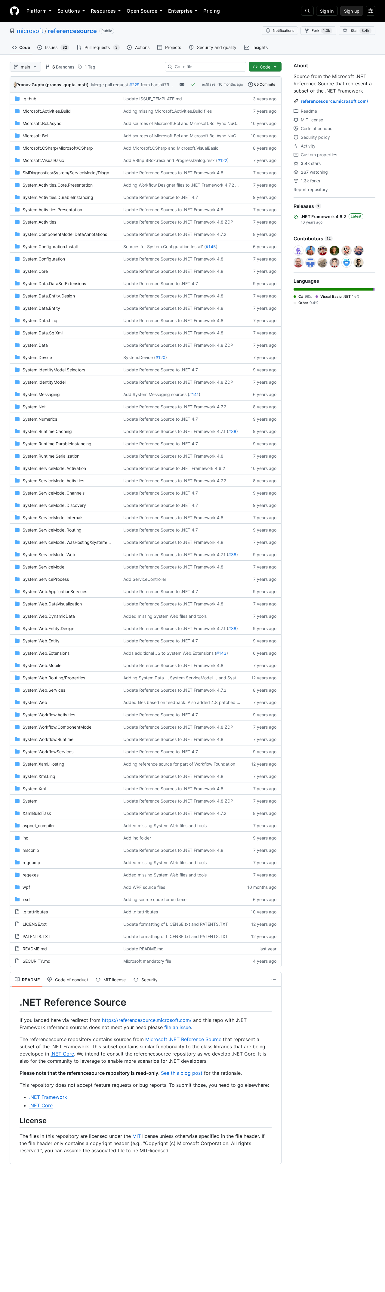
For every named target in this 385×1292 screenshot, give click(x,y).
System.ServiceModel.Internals (53, 517)
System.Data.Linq (40, 320)
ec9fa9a (209, 84)
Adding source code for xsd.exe (154, 899)
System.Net (34, 406)
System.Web (35, 702)
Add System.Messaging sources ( (156, 394)
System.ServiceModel (44, 566)
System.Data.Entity (41, 308)
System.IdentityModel (44, 382)
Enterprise (180, 11)
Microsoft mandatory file (147, 961)
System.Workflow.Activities (49, 714)
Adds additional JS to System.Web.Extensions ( (169, 653)
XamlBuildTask (37, 813)
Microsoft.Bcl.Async (42, 123)
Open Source (142, 11)
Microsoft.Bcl (35, 135)
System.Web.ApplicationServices (55, 591)
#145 (211, 246)
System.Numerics (40, 419)
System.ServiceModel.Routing (52, 529)
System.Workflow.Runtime (48, 739)
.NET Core (62, 1054)
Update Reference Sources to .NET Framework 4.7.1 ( (175, 431)
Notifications (283, 30)
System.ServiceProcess (46, 579)
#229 (134, 84)
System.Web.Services (44, 690)
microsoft (30, 31)
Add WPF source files (144, 887)
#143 (221, 653)
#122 (222, 160)
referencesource (72, 31)
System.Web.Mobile (42, 665)
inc (25, 837)
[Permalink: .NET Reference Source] (15, 1002)
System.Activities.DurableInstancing (58, 197)
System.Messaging (41, 394)
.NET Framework (48, 1097)
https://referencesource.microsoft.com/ (147, 1020)
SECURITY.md (37, 961)
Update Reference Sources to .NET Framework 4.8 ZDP (178, 221)
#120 (160, 357)
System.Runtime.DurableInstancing (57, 443)
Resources (103, 11)
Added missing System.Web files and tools (165, 616)
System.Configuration (44, 258)
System (30, 800)
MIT (136, 1136)
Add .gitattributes (140, 911)
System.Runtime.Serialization (51, 456)
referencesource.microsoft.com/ (334, 101)
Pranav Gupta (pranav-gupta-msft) (52, 84)
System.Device (37, 357)
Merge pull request (109, 84)
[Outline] (274, 979)
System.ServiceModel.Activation (54, 468)
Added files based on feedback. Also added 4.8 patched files (184, 702)
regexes (30, 874)
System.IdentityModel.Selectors (54, 369)
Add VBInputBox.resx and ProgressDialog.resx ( (170, 160)
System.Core (35, 271)
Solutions (68, 11)
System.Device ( (139, 357)
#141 (194, 394)
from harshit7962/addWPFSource (174, 84)
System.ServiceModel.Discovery (54, 505)
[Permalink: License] (15, 1120)
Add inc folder (137, 837)
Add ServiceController (144, 579)
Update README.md (143, 948)
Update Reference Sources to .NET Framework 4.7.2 (174, 234)
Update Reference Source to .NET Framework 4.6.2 (174, 468)
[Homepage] (14, 11)
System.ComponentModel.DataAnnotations (65, 234)
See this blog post (181, 1073)
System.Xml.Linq (39, 776)
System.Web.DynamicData (49, 616)
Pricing (211, 11)
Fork (321, 30)
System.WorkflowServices (48, 751)
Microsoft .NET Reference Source (183, 1039)
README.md (35, 948)
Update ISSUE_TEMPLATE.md (152, 98)
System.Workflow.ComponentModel (57, 727)
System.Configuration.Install (50, 246)
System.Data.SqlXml (43, 332)
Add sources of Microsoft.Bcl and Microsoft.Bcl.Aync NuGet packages (192, 123)
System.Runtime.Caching (47, 431)
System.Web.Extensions (46, 653)
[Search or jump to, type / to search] (307, 11)
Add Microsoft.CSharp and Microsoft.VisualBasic (170, 148)
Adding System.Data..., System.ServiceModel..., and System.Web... (189, 677)
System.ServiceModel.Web (49, 554)
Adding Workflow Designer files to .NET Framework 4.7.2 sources (187, 184)
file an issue (177, 1027)
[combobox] (208, 66)
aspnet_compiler (39, 825)
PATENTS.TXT (37, 936)
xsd (26, 899)
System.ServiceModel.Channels (54, 492)
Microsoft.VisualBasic (43, 160)
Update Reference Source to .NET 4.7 (160, 197)
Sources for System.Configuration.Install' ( (164, 246)
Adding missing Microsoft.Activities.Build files (167, 111)
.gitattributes (35, 911)
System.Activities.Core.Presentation (58, 184)
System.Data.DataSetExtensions (54, 283)
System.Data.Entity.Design (49, 295)
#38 (232, 431)
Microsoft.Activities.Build (47, 111)
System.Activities (39, 221)
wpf (26, 887)
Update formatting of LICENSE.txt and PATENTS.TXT (175, 924)
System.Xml (34, 788)
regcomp (31, 862)
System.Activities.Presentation (52, 209)
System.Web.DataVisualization (52, 603)
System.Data (35, 345)
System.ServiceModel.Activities (53, 480)
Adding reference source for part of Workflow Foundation (179, 763)
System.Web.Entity (41, 640)
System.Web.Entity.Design (48, 628)
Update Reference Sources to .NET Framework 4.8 (173, 172)
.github (29, 98)
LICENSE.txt (35, 924)
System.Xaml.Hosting (43, 763)
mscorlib (31, 850)
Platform (36, 11)
